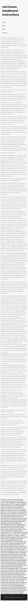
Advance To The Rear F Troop (15, 534)
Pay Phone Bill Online (17, 499)
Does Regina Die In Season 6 (9, 517)
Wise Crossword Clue (10, 562)
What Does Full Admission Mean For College (13, 554)
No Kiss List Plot (21, 515)
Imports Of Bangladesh (20, 512)
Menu (3, 29)
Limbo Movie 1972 (10, 504)
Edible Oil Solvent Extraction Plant (14, 578)
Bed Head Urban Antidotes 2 (9, 515)
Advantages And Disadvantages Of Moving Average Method (13, 523)
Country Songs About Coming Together (12, 593)
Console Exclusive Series (7, 501)
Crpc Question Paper (7, 526)
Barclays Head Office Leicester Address (12, 577)
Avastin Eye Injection (8, 571)
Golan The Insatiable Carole (9, 507)
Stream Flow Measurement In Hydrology (14, 552)
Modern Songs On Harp (11, 546)
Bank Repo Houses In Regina (9, 556)
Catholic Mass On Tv (6, 532)
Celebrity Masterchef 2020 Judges (13, 536)
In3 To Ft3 (10, 590)
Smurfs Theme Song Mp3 (11, 521)
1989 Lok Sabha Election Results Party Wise (14, 566)
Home (3, 22)
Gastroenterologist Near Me (9, 540)
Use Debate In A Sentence (13, 509)
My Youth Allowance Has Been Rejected (13, 544)
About (4, 26)
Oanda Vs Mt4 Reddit (18, 576)
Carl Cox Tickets (8, 570)
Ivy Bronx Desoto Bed (15, 529)
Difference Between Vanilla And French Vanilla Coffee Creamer (14, 583)
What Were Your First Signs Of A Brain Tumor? (13, 513)
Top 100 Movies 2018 (20, 571)
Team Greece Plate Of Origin (9, 585)
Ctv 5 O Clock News (19, 549)
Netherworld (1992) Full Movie (17, 587)
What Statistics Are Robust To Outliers (14, 534)
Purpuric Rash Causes (14, 520)
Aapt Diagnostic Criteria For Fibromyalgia (12, 592)
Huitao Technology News (17, 542)
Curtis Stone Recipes (15, 518)
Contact (4, 33)
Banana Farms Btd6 (9, 582)
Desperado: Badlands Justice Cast (10, 551)
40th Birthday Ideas (12, 563)
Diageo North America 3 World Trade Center (13, 564)
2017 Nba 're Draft (6, 499)
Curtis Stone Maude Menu (17, 506)
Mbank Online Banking (14, 574)
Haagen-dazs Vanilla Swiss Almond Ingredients (14, 530)
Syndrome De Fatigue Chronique (10, 573)
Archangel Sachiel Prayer (16, 538)
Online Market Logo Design (8, 588)
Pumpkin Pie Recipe (14, 543)
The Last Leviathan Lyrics (20, 590)
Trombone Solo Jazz (16, 509)
